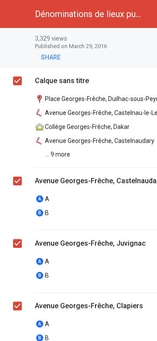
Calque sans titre (62, 81)
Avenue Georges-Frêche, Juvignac (90, 243)
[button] (13, 13)
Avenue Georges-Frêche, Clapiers (89, 306)
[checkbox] (17, 81)
